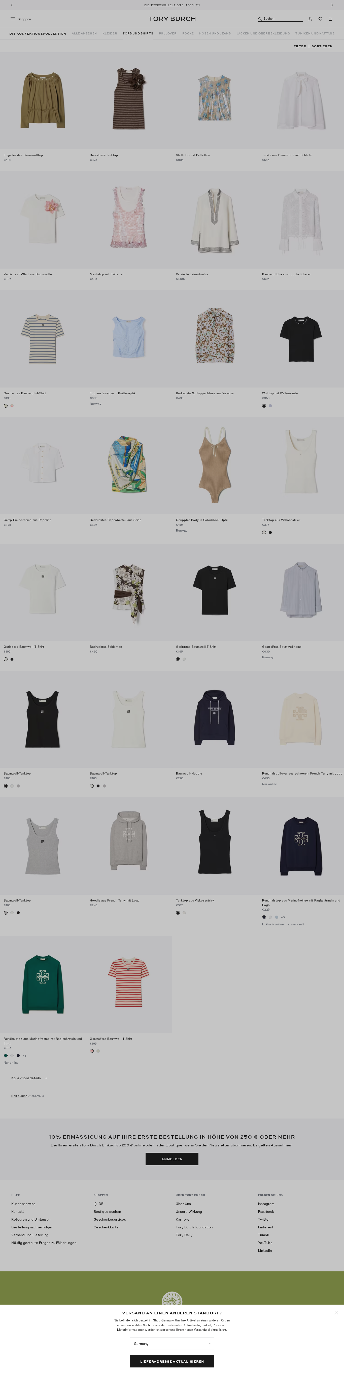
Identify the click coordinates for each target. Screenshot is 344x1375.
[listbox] (172, 1344)
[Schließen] (336, 1312)
